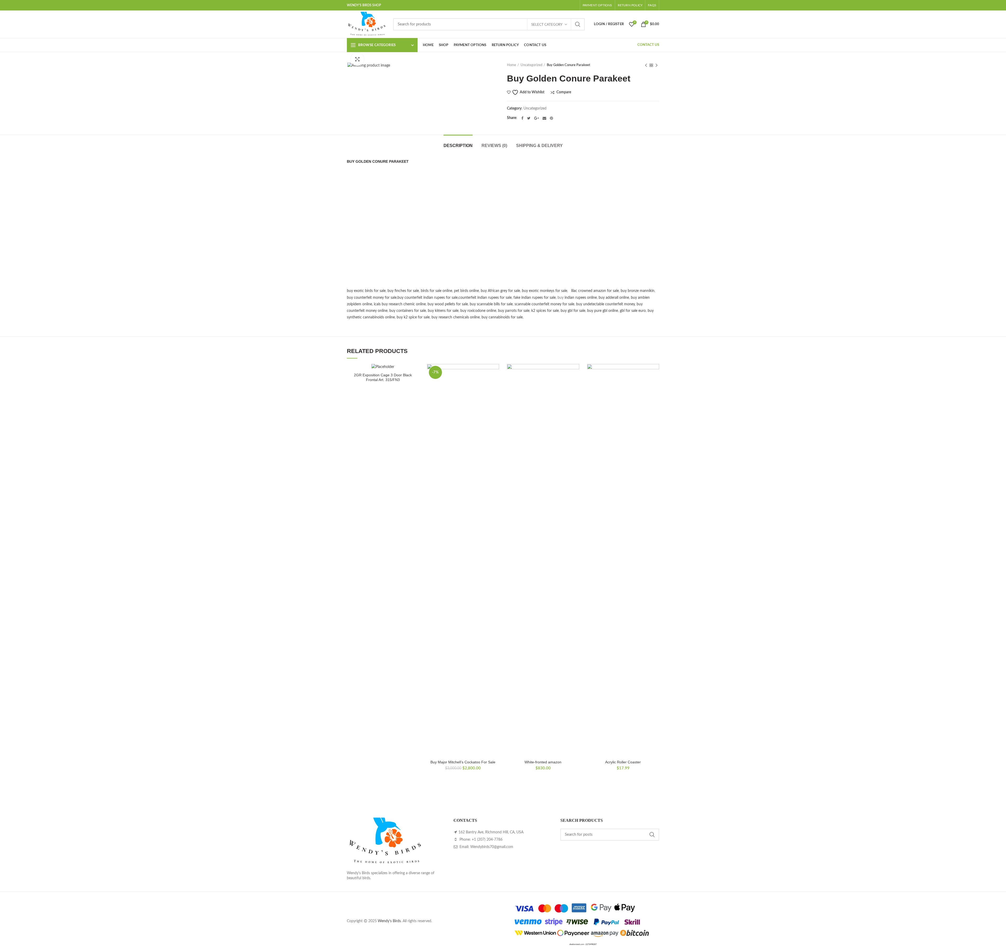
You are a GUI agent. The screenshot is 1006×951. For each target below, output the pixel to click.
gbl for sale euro (633, 311)
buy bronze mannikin (637, 291)
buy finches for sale (403, 291)
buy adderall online (614, 298)
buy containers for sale (407, 311)
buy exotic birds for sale (366, 291)
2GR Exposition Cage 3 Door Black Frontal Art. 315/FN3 (383, 377)
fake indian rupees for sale (534, 298)
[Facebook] (522, 118)
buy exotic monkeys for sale (544, 291)
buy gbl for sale (573, 311)
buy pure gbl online (602, 311)
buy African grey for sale (500, 291)
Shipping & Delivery (539, 145)
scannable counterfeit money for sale (544, 304)
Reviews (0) (494, 145)
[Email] (544, 118)
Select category (546, 24)
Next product (656, 65)
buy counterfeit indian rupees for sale (427, 298)
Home (511, 65)
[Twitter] (528, 118)
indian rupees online (581, 298)
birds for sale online (436, 291)
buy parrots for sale (513, 311)
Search (577, 24)
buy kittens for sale (443, 311)
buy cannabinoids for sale (502, 317)
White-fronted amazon (542, 762)
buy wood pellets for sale (448, 304)
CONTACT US (648, 45)
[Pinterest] (551, 118)
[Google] (536, 118)
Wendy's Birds (389, 921)
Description (458, 145)
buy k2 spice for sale (413, 317)
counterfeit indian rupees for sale (485, 298)
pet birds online (466, 291)
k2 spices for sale (545, 311)
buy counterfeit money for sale (372, 298)
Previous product (646, 65)
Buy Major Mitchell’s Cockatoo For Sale (462, 762)
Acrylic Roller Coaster (623, 762)
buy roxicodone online (478, 311)
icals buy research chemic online (400, 304)
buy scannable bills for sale (491, 304)
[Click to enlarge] (357, 59)
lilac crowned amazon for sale (595, 291)
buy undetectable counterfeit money (605, 304)
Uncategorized (531, 65)
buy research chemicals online (455, 317)
